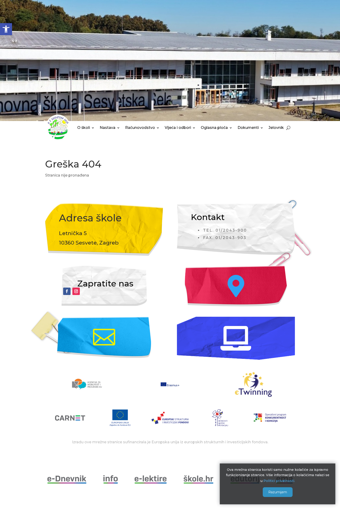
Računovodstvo (140, 127)
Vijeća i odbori (178, 127)
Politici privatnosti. (279, 480)
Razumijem (277, 492)
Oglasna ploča (214, 127)
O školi (83, 127)
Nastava (107, 127)
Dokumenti (248, 127)
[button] (6, 29)
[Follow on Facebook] (67, 291)
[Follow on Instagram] (76, 291)
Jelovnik (276, 127)
